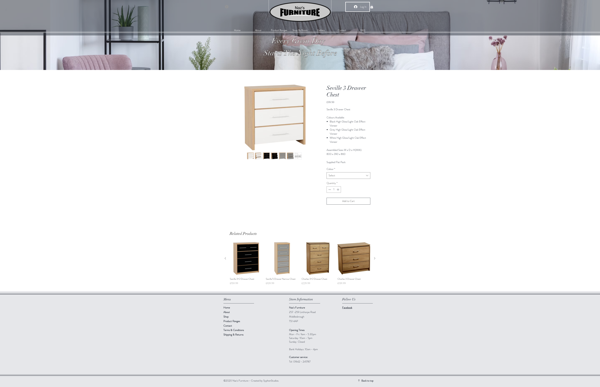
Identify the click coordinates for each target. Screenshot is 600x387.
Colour (331, 169)
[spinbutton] (334, 189)
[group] (300, 265)
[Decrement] (329, 189)
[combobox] (348, 175)
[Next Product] (375, 258)
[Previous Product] (225, 258)
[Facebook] (226, 6)
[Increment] (338, 189)
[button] (371, 6)
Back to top (367, 380)
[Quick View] (246, 258)
